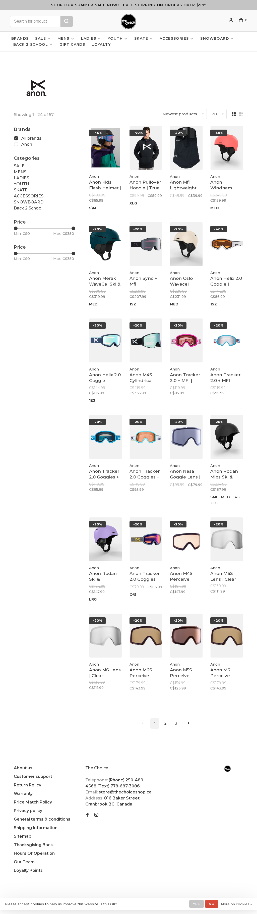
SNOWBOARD (214, 38)
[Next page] (187, 723)
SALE (40, 38)
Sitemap (22, 836)
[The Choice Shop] (227, 768)
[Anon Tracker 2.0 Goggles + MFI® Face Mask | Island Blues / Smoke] (105, 438)
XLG (133, 203)
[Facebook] (87, 815)
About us (23, 768)
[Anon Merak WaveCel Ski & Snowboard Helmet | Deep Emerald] (105, 245)
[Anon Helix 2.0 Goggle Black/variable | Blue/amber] (105, 341)
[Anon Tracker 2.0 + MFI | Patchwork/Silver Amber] (226, 341)
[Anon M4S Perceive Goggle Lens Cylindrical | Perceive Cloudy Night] (186, 540)
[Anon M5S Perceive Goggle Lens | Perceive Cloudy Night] (186, 636)
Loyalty (101, 44)
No (212, 904)
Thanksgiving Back (33, 844)
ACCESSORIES (174, 38)
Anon (26, 144)
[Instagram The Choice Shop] (96, 815)
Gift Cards (72, 44)
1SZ (133, 304)
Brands (20, 38)
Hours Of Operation (34, 853)
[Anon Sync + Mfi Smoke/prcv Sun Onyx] (146, 245)
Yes (196, 904)
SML (214, 497)
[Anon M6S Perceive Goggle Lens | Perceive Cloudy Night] (146, 636)
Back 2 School (30, 44)
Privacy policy (28, 810)
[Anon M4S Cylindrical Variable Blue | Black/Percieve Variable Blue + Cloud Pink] (146, 341)
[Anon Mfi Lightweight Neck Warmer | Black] (186, 149)
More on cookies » (236, 904)
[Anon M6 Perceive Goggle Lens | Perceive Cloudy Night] (226, 636)
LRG (236, 497)
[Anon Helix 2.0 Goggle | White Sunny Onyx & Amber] (226, 245)
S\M (92, 208)
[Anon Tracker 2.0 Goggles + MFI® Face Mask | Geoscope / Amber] (146, 438)
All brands (31, 138)
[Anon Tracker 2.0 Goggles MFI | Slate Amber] (146, 540)
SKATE (141, 38)
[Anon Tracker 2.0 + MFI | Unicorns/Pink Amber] (186, 341)
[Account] (232, 21)
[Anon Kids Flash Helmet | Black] (105, 149)
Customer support (33, 776)
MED (214, 208)
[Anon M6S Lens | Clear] (226, 540)
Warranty (23, 793)
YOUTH (115, 38)
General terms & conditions (42, 819)
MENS (63, 38)
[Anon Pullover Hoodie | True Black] (146, 149)
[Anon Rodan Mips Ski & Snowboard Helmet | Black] (226, 438)
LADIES (88, 38)
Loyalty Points (28, 870)
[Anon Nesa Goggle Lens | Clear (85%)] (186, 438)
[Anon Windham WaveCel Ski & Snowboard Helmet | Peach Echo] (226, 149)
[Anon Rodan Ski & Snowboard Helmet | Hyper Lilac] (105, 540)
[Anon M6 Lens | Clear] (105, 636)
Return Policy (27, 785)
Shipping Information (35, 827)
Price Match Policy (33, 802)
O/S (133, 594)
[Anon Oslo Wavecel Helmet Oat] (186, 245)
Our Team (24, 861)
